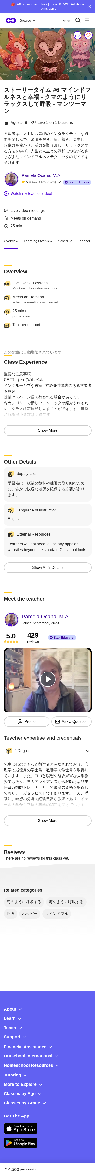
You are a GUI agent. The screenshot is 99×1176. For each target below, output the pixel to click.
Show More (47, 430)
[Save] (88, 35)
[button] (48, 751)
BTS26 (63, 4)
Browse (25, 20)
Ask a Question (75, 721)
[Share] (78, 35)
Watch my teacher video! (31, 193)
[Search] (78, 20)
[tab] (11, 241)
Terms (43, 8)
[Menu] (87, 20)
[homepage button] (11, 20)
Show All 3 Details (47, 567)
